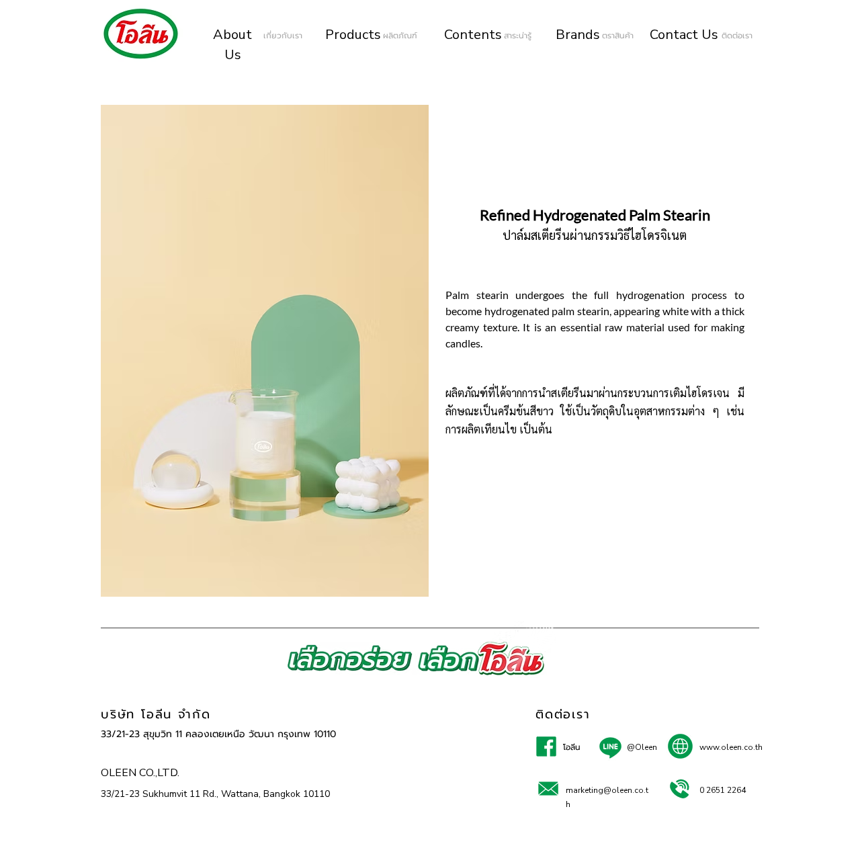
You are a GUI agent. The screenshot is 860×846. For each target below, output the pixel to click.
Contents (473, 35)
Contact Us (684, 35)
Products (353, 35)
